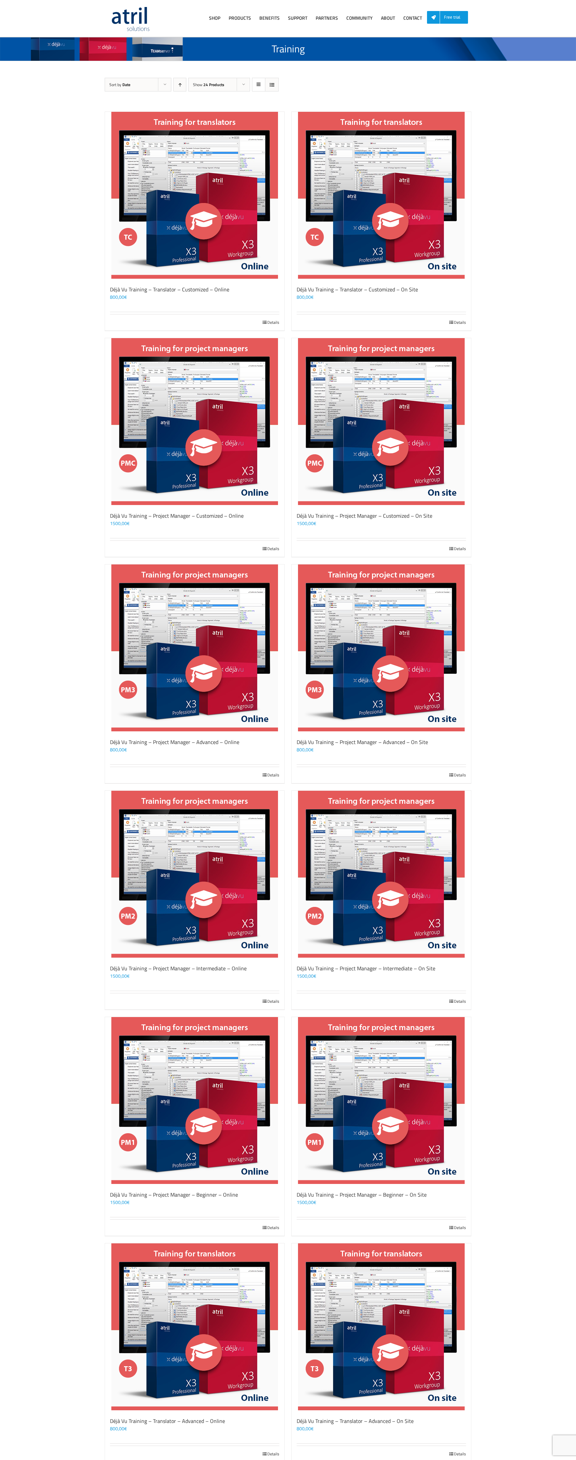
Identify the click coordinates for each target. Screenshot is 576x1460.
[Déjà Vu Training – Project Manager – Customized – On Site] (381, 421)
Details (273, 322)
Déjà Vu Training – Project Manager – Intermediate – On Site (366, 968)
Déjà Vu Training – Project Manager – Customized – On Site (364, 516)
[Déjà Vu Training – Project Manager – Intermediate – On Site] (381, 874)
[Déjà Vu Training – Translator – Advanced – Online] (194, 1326)
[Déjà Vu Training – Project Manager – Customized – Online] (194, 421)
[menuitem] (450, 17)
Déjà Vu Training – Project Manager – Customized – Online (177, 516)
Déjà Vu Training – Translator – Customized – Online (169, 289)
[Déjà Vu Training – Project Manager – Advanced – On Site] (381, 647)
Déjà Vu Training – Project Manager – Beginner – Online (174, 1195)
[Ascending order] (179, 84)
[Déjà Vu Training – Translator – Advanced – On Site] (381, 1326)
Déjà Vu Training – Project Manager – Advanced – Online (174, 742)
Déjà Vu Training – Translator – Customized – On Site (357, 289)
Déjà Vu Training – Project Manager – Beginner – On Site (362, 1195)
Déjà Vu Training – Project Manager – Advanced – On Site (362, 742)
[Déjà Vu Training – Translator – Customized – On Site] (381, 195)
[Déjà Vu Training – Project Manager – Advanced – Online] (194, 647)
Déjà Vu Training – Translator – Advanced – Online (167, 1421)
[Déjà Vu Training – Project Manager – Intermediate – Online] (194, 874)
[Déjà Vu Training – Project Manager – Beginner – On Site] (381, 1100)
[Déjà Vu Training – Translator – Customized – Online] (194, 195)
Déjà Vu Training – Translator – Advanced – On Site (355, 1421)
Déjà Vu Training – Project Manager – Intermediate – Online (178, 968)
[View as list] (271, 84)
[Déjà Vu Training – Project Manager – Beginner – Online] (194, 1100)
